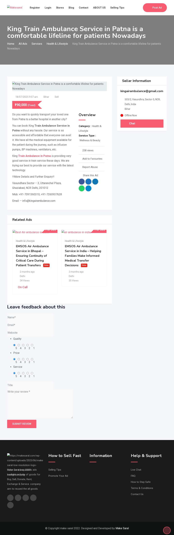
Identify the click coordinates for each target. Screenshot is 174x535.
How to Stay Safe (141, 482)
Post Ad (157, 7)
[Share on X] (88, 182)
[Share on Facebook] (82, 182)
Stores (60, 7)
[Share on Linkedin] (95, 182)
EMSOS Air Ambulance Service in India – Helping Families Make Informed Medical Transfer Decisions (83, 255)
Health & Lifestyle (25, 241)
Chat (131, 123)
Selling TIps (54, 469)
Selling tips (117, 7)
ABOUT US (99, 7)
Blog (71, 7)
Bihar (46, 96)
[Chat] (133, 7)
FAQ (133, 475)
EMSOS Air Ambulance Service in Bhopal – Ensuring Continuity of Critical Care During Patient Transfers (32, 255)
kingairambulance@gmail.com (141, 91)
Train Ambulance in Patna (34, 156)
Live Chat (136, 469)
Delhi (22, 276)
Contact (83, 7)
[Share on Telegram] (88, 188)
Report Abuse (90, 167)
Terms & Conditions (142, 488)
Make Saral (122, 528)
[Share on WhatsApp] (82, 188)
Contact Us (137, 494)
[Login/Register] (138, 7)
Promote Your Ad (58, 475)
